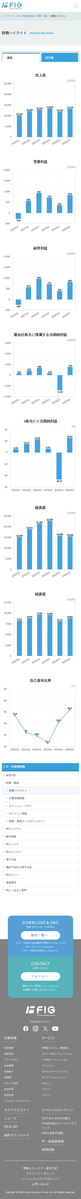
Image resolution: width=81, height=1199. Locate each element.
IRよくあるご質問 (16, 890)
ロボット (46, 1083)
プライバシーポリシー (40, 1173)
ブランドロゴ (11, 1059)
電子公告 (11, 859)
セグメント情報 (18, 813)
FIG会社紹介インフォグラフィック (59, 1125)
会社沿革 (9, 1089)
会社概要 (9, 1065)
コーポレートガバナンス (17, 1101)
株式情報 (11, 836)
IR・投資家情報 (25, 16)
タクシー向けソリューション (57, 1053)
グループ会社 (11, 1083)
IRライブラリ (13, 828)
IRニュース (12, 844)
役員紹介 (9, 1071)
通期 (9, 57)
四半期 (49, 57)
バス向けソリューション (55, 1059)
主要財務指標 (16, 798)
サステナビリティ (16, 1110)
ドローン (46, 1089)
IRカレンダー (13, 851)
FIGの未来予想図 (52, 1133)
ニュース (10, 1118)
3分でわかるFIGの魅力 (56, 1118)
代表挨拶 (9, 1047)
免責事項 (11, 882)
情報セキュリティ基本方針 (40, 1168)
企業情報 (10, 1038)
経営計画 (9, 1095)
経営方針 (11, 775)
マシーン (46, 1095)
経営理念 (9, 1053)
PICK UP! (11, 1126)
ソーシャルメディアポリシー (40, 1178)
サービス (48, 1038)
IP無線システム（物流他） (56, 1047)
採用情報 (48, 1149)
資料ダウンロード (16, 1135)
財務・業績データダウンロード (27, 821)
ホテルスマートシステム (55, 1071)
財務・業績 (42, 16)
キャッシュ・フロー (20, 805)
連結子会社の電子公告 (19, 867)
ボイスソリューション (53, 1077)
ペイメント (48, 1065)
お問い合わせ (40, 1184)
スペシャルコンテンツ (57, 1110)
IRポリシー (12, 874)
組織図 (7, 1077)
